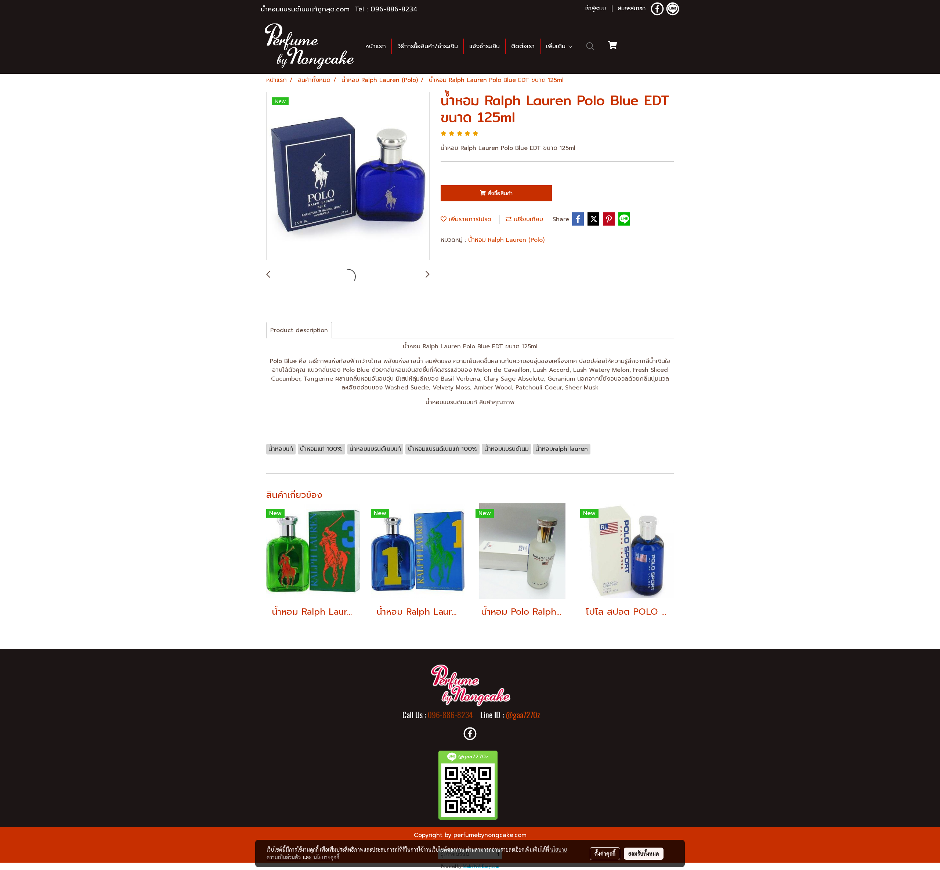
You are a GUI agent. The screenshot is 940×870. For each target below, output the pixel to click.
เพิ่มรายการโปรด (468, 219)
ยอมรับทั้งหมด (643, 853)
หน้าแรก (375, 46)
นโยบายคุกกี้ (326, 857)
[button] (590, 46)
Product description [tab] (299, 330)
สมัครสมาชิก (632, 9)
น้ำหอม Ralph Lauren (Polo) (506, 240)
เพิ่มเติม (557, 46)
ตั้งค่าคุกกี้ (604, 853)
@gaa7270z (523, 714)
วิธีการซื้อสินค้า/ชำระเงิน (427, 46)
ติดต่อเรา (523, 46)
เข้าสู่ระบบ (595, 9)
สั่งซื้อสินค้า (499, 193)
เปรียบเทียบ (527, 219)
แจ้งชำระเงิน (484, 46)
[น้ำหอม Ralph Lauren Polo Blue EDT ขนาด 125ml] (348, 176)
